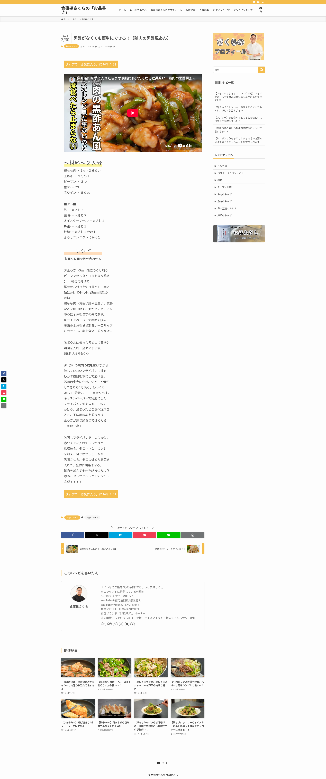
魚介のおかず (225, 201)
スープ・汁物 (225, 187)
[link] (104, 624)
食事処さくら (79, 606)
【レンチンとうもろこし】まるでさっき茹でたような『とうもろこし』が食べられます (238, 140)
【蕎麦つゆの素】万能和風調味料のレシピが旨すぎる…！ (238, 129)
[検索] (262, 2)
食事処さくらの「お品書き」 (83, 10)
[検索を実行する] (261, 70)
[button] (72, 535)
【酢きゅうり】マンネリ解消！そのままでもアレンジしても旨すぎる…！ (238, 108)
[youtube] (254, 2)
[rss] (258, 2)
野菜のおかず (225, 215)
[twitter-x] (115, 624)
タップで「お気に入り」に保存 (91, 64)
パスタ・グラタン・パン (231, 173)
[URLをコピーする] (192, 535)
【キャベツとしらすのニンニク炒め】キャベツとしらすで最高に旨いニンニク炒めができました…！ (238, 97)
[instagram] (121, 624)
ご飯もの (222, 166)
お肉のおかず (71, 46)
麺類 (220, 180)
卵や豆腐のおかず (227, 208)
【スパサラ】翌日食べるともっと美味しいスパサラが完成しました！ (238, 119)
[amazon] (132, 624)
